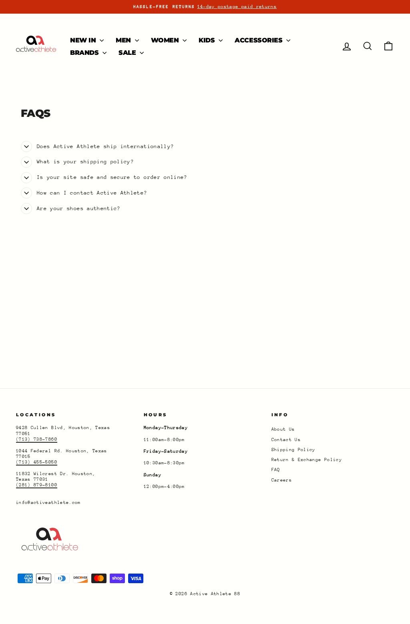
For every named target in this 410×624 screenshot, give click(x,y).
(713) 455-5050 (36, 462)
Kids (208, 40)
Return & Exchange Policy (306, 459)
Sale (128, 52)
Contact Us (286, 439)
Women (166, 40)
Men (124, 40)
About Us (283, 429)
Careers (281, 480)
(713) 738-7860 (36, 439)
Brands (85, 52)
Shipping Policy (293, 449)
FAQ (275, 469)
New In (84, 40)
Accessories (259, 40)
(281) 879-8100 (36, 485)
